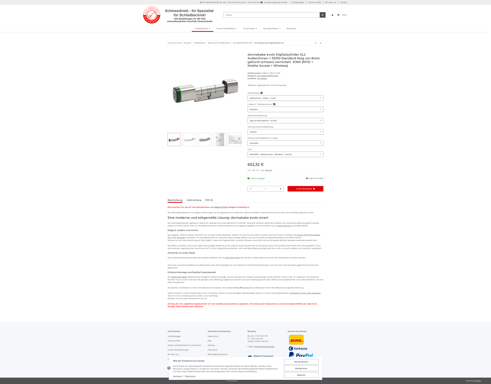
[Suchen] (323, 15)
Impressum (177, 376)
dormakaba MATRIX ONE (267, 76)
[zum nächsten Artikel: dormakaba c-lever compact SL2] (320, 43)
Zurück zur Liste (175, 43)
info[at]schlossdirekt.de (264, 346)
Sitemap (211, 345)
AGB (209, 341)
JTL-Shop (478, 381)
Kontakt (343, 2)
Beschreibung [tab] (175, 200)
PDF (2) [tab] (209, 200)
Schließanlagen (297, 2)
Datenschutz (190, 376)
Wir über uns (330, 2)
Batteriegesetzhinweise (218, 354)
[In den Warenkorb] (170, 51)
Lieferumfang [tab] (194, 200)
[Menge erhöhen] (280, 188)
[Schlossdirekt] (178, 15)
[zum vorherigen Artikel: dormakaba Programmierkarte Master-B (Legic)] (315, 43)
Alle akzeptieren (301, 362)
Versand (268, 170)
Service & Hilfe (315, 2)
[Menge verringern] (250, 188)
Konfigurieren (301, 368)
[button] (332, 14)
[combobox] (285, 98)
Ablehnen (301, 375)
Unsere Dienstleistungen (178, 350)
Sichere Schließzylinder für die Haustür (184, 345)
